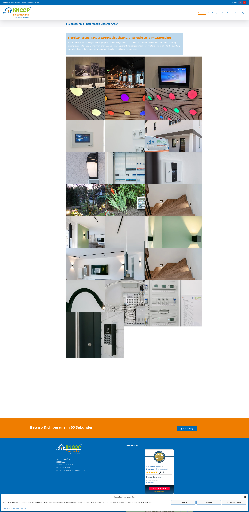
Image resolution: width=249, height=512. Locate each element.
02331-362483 (65, 468)
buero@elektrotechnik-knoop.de (30, 2)
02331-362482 (68, 465)
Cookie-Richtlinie (7, 508)
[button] (245, 497)
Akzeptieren (183, 502)
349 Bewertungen (153, 467)
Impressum (24, 508)
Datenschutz (16, 508)
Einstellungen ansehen (234, 502)
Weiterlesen (150, 482)
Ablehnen (209, 502)
